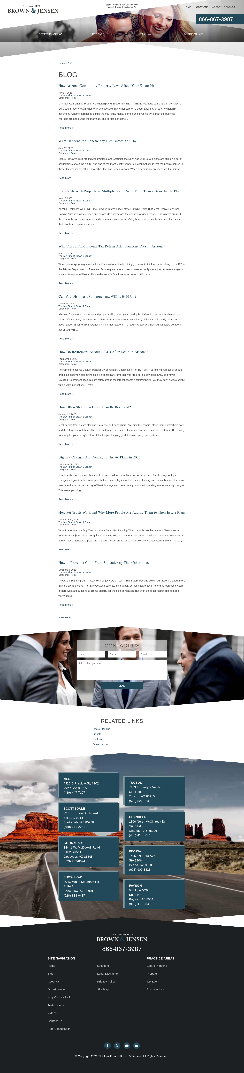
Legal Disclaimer (108, 973)
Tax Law (152, 981)
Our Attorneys (56, 989)
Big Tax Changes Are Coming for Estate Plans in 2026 (99, 457)
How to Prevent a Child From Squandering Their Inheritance (104, 562)
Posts (74, 98)
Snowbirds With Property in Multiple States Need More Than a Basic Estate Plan (119, 190)
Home (187, 7)
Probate (98, 34)
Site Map (103, 989)
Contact (229, 7)
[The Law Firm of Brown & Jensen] (33, 9)
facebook (107, 1045)
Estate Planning (157, 965)
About (216, 7)
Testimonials (56, 1005)
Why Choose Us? (59, 997)
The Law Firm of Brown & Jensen (75, 95)
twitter (117, 1045)
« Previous (64, 617)
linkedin (136, 1045)
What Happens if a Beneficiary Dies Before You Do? (98, 140)
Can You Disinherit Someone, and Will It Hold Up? (97, 296)
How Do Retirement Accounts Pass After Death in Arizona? (103, 351)
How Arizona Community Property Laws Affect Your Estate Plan (107, 85)
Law (145, 34)
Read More (65, 127)
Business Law (156, 989)
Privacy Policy (106, 981)
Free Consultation (59, 1028)
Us (55, 1021)
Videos (52, 1013)
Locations (202, 7)
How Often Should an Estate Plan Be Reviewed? (94, 406)
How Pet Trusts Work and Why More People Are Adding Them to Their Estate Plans (121, 512)
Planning (50, 34)
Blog (51, 973)
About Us (54, 981)
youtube (127, 1045)
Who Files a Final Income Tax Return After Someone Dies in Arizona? (111, 246)
